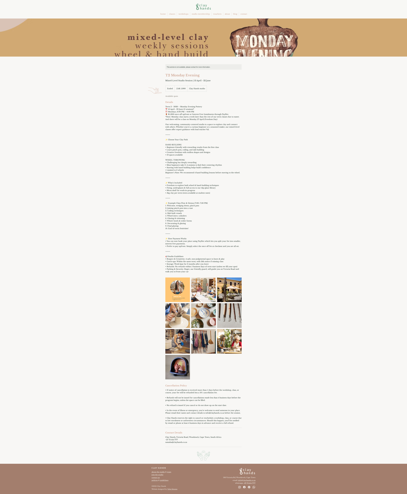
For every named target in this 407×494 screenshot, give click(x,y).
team (169, 472)
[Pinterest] (249, 487)
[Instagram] (239, 487)
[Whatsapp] (253, 487)
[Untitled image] (177, 290)
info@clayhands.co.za (246, 480)
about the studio (158, 472)
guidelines (164, 480)
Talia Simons (172, 489)
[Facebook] (244, 487)
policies (155, 480)
